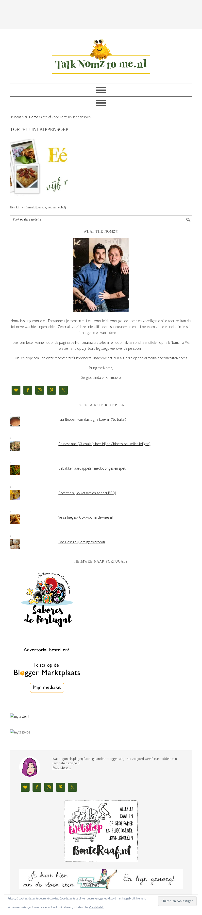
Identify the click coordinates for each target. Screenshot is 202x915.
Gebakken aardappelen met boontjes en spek (92, 468)
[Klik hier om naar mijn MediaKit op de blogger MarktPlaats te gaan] (47, 705)
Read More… (61, 767)
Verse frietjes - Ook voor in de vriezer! (85, 517)
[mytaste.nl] (19, 716)
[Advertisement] (101, 13)
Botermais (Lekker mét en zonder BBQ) (87, 493)
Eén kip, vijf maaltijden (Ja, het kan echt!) (38, 207)
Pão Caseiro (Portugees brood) (81, 542)
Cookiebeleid (96, 907)
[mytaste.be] (20, 732)
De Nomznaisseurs (84, 342)
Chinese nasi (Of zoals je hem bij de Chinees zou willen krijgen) (104, 443)
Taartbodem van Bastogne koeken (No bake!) (92, 419)
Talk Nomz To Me (101, 54)
